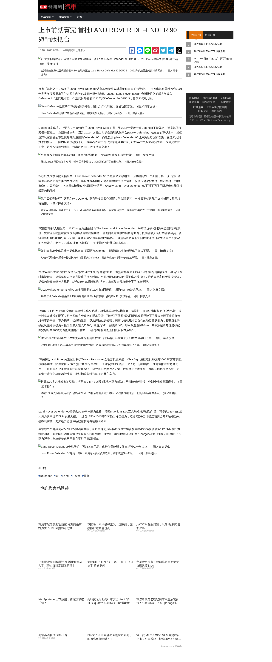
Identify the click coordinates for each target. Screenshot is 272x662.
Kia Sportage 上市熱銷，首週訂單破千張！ (61, 601)
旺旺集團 (198, 107)
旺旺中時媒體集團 (217, 107)
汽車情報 (46, 17)
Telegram (171, 50)
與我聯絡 (194, 98)
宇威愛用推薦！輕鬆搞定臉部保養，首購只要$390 (159, 563)
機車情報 (64, 17)
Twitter (163, 50)
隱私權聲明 (208, 102)
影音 (79, 17)
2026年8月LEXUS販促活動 (208, 44)
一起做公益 (224, 102)
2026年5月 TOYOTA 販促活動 (209, 74)
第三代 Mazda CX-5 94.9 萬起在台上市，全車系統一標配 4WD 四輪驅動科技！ (158, 637)
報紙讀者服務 (210, 98)
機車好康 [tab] (210, 35)
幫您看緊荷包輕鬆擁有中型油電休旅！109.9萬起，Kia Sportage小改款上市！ (158, 601)
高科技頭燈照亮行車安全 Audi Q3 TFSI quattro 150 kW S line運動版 (108, 601)
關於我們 (217, 111)
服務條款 (194, 102)
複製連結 (179, 50)
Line (147, 50)
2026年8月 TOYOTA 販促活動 (209, 51)
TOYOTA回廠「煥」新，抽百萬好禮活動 (213, 60)
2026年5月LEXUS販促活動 (208, 67)
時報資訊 (203, 111)
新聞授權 (226, 98)
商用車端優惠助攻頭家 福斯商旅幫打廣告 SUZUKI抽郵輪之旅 (60, 526)
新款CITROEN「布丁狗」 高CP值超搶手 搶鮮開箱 (110, 563)
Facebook (132, 50)
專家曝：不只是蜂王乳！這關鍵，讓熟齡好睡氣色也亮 (110, 526)
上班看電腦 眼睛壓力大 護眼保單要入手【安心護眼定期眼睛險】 (60, 563)
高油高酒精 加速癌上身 (53, 635)
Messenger (140, 50)
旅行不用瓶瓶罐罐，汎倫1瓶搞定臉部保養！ (158, 526)
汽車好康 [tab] (196, 35)
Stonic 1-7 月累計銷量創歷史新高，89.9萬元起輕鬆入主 (109, 637)
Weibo (155, 50)
